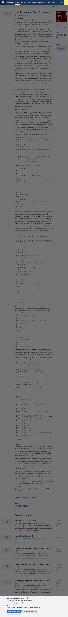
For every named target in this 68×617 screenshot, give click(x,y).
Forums (34, 2)
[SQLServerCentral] (3, 2)
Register (49, 2)
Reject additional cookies (30, 611)
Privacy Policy (37, 607)
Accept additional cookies (14, 611)
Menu (66, 2)
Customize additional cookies (14, 614)
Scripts (39, 2)
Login (53, 2)
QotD (43, 2)
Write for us (60, 2)
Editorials (23, 2)
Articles (17, 2)
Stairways (28, 2)
